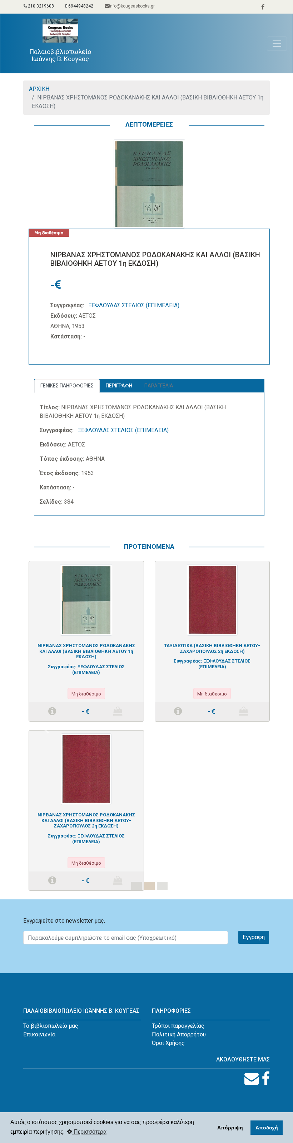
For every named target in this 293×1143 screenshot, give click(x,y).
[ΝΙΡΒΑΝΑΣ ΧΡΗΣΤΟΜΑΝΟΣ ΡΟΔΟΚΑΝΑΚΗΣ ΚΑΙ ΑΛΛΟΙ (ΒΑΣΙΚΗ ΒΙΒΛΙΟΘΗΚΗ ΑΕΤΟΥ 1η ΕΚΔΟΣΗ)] (86, 599)
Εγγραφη (254, 937)
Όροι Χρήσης (168, 1043)
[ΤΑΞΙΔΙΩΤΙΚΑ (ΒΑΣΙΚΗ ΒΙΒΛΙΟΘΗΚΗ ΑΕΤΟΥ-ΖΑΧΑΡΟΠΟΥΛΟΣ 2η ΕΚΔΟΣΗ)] (212, 599)
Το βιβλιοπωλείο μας (50, 1025)
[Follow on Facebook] (266, 1078)
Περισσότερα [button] (89, 1132)
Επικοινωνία (39, 1034)
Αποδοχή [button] (266, 1127)
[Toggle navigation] (277, 43)
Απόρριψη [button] (230, 1127)
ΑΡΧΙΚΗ (39, 89)
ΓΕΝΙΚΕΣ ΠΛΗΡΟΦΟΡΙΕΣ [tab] (67, 386)
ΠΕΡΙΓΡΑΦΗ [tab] (119, 386)
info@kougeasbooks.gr (132, 6)
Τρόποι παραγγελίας (178, 1025)
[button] (47, 730)
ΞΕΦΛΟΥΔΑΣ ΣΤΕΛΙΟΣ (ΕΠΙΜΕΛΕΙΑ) (134, 305)
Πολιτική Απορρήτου (179, 1034)
